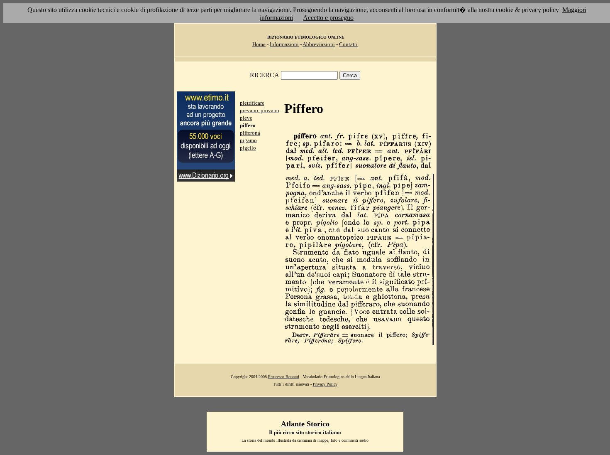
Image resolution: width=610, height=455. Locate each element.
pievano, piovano (259, 110)
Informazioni (284, 44)
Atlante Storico (305, 424)
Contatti (348, 44)
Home (259, 44)
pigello (248, 148)
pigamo (248, 140)
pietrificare (252, 103)
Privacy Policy (325, 384)
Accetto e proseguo (328, 17)
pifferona (250, 133)
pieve (246, 118)
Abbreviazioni (319, 44)
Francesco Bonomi (283, 376)
